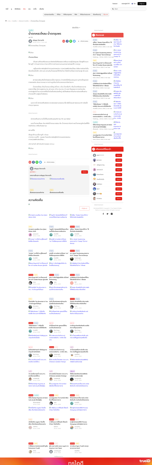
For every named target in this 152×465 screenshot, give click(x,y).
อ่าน (24, 9)
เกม (29, 9)
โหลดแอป (115, 3)
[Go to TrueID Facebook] (103, 214)
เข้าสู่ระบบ (142, 4)
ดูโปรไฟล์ (32, 172)
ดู (11, 9)
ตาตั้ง (35, 9)
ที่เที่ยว (59, 14)
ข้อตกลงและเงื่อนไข (98, 208)
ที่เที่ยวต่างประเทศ (85, 14)
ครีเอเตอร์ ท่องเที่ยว (24, 21)
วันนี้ (7, 9)
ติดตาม (84, 172)
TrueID (11, 3)
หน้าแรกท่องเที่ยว (49, 14)
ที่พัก (76, 14)
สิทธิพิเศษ (17, 9)
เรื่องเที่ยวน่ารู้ (97, 14)
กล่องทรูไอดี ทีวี (125, 3)
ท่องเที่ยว (14, 21)
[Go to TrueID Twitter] (107, 214)
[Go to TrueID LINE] (111, 214)
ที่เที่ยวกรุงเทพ (67, 14)
